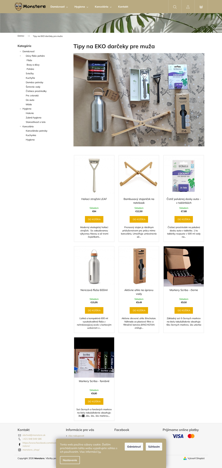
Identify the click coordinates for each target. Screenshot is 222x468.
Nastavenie (70, 460)
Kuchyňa (30, 77)
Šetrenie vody (33, 86)
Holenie (30, 113)
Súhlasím (154, 446)
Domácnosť (29, 51)
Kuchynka (31, 135)
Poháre (30, 69)
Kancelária (28, 126)
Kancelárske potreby (36, 130)
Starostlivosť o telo (36, 122)
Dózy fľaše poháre (35, 55)
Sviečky (30, 73)
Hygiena (27, 108)
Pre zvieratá (32, 95)
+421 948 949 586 (32, 438)
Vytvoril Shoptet (196, 458)
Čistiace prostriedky (36, 91)
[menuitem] (59, 6)
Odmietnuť (134, 446)
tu (99, 451)
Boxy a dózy (33, 64)
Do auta (30, 99)
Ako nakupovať (76, 435)
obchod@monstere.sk (34, 435)
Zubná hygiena (33, 117)
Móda (29, 104)
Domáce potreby (34, 82)
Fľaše (29, 60)
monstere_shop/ (31, 449)
